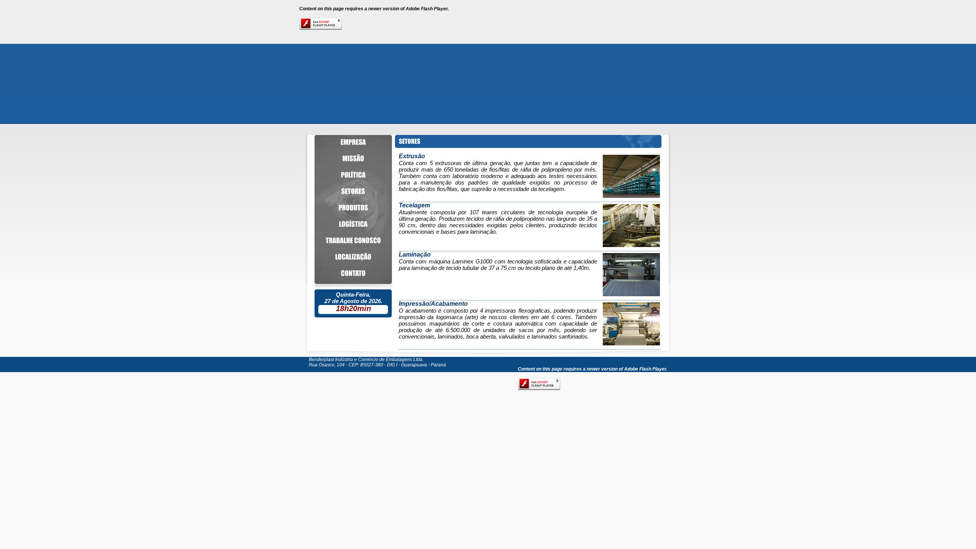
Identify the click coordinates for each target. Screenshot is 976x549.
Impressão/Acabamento (433, 303)
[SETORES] (353, 191)
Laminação (415, 254)
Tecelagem (414, 205)
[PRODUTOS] (353, 208)
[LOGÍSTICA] (353, 224)
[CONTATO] (353, 273)
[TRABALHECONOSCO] (353, 240)
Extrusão (412, 156)
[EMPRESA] (353, 142)
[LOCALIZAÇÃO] (353, 257)
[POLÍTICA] (353, 175)
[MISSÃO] (353, 158)
